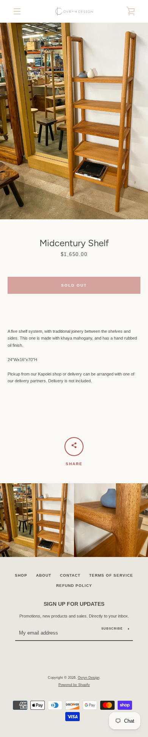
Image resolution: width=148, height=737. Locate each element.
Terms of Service (111, 575)
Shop (21, 575)
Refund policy (74, 585)
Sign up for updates (74, 604)
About (43, 575)
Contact (70, 575)
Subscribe (112, 628)
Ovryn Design (88, 678)
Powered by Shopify (74, 685)
